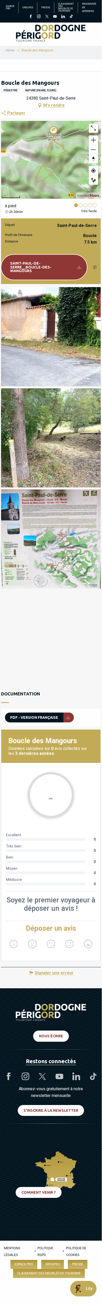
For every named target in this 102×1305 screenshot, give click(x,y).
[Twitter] (47, 16)
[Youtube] (55, 16)
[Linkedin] (63, 16)
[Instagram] (39, 16)
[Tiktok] (71, 16)
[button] (51, 336)
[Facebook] (31, 16)
